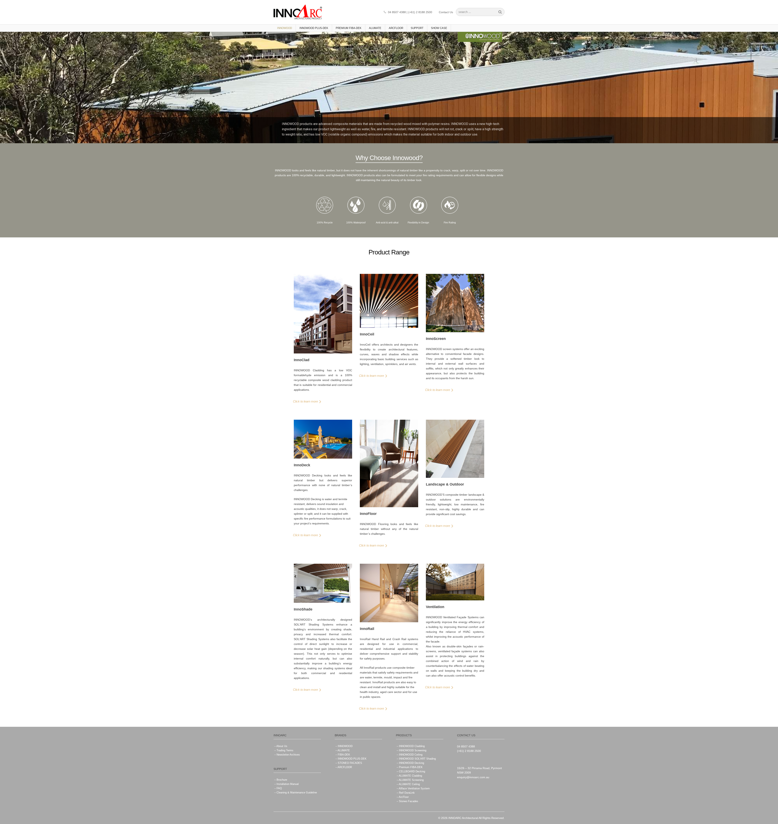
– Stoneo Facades (407, 801)
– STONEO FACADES (349, 762)
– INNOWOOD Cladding (411, 746)
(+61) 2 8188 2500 (469, 750)
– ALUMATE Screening (410, 779)
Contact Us (446, 12)
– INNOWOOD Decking (410, 762)
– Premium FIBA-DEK (410, 767)
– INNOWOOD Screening (411, 750)
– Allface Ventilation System (413, 788)
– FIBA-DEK (343, 754)
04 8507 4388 (466, 746)
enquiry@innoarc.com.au (473, 777)
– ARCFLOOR (344, 767)
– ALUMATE (343, 750)
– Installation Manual (286, 784)
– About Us (280, 746)
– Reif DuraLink (406, 792)
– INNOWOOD (344, 746)
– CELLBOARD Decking (411, 771)
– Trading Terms (283, 750)
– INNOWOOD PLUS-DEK (351, 758)
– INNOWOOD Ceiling (409, 754)
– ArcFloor (403, 796)
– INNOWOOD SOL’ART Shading (416, 758)
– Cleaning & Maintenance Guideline (295, 792)
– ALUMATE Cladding (409, 775)
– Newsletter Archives (287, 754)
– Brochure (280, 779)
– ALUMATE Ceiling (408, 784)
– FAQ (278, 788)
